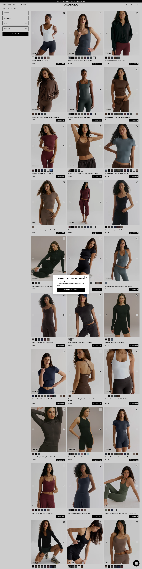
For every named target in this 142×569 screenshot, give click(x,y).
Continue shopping (71, 290)
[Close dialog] (86, 277)
